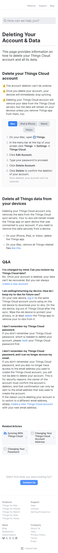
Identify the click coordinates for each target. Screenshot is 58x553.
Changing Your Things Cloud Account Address (43, 437)
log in (30, 297)
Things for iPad (10, 515)
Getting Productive (40, 512)
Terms (34, 538)
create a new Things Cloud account (32, 404)
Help (33, 505)
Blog (4, 528)
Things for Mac (10, 505)
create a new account (15, 283)
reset (25, 340)
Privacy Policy (38, 534)
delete (28, 315)
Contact (35, 508)
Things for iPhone (11, 508)
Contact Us (29, 482)
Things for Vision (10, 518)
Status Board (9, 534)
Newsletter (8, 531)
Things (8, 6)
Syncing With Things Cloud (15, 435)
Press (33, 541)
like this (16, 248)
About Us (35, 528)
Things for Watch (11, 512)
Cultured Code (29, 548)
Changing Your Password (16, 450)
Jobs (33, 531)
